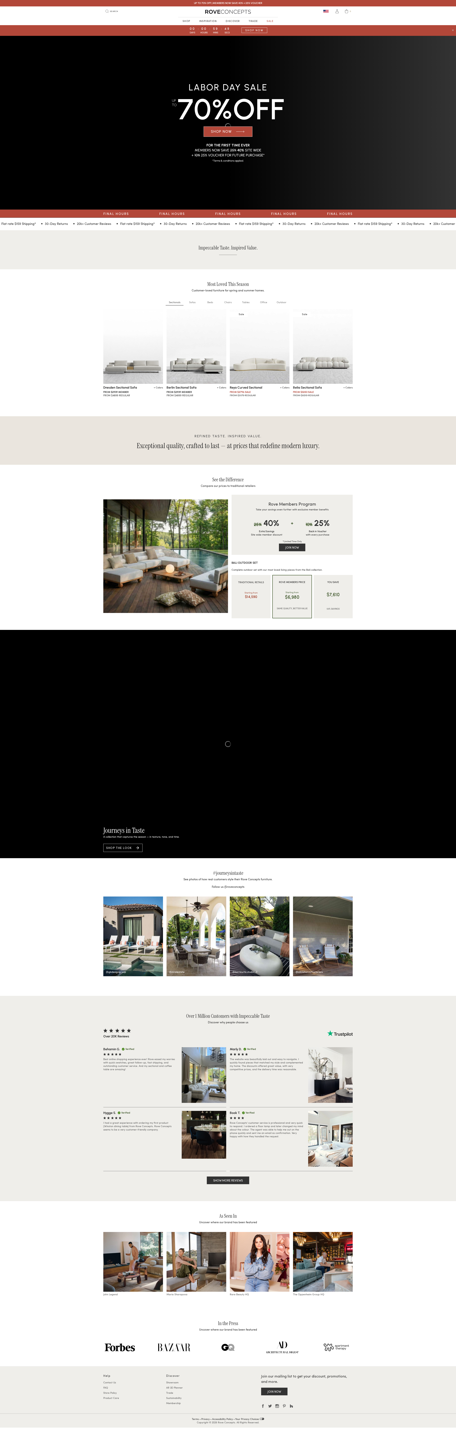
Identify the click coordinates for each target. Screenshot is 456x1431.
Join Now (292, 547)
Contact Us (109, 1382)
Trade (253, 21)
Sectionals (174, 302)
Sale (270, 21)
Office (263, 302)
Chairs (228, 302)
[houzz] (291, 1406)
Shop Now (254, 30)
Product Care (111, 1398)
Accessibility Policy (222, 1419)
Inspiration (208, 21)
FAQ (105, 1387)
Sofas (192, 302)
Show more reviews (228, 1180)
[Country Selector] (326, 11)
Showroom (172, 1382)
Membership (173, 1403)
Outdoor (281, 302)
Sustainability (174, 1398)
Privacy (205, 1419)
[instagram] (277, 1406)
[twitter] (270, 1406)
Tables (246, 302)
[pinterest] (284, 1406)
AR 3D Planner (174, 1387)
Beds (210, 302)
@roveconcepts (234, 886)
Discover (233, 21)
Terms (195, 1419)
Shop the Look (119, 848)
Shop (186, 21)
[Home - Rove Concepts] (228, 11)
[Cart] (346, 11)
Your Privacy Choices (247, 1419)
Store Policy (110, 1392)
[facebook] (263, 1406)
